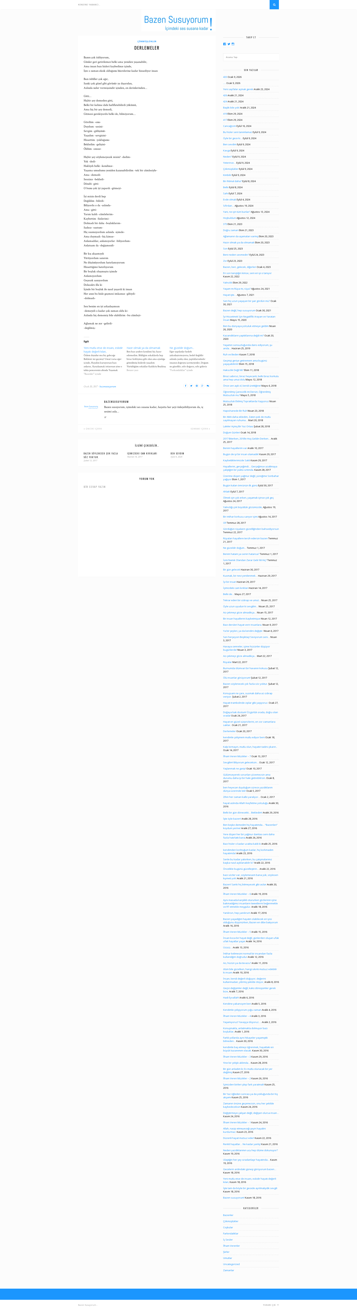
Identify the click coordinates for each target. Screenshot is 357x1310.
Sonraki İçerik (200, 428)
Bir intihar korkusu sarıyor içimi (240, 516)
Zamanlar (228, 1270)
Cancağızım (229, 126)
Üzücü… (227, 947)
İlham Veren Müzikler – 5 (237, 931)
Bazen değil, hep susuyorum (239, 310)
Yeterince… (229, 162)
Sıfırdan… (228, 205)
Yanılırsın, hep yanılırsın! (236, 913)
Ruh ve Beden (231, 354)
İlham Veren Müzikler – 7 (237, 756)
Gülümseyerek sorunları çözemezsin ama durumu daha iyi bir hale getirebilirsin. (246, 776)
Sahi (225, 193)
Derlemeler (229, 731)
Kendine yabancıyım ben (237, 1003)
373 (225, 224)
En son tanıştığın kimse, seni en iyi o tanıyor (247, 273)
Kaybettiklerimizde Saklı (236, 460)
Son (225, 248)
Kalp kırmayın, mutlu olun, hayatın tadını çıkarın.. (250, 746)
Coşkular (228, 1227)
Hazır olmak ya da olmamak (238, 242)
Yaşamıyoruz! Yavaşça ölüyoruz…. (242, 1022)
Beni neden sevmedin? (236, 254)
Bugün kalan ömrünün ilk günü (240, 485)
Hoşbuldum (229, 218)
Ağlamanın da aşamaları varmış (240, 236)
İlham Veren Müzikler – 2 (237, 1078)
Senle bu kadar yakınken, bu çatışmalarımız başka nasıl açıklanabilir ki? (247, 861)
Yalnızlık (227, 282)
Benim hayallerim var (235, 448)
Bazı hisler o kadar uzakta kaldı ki (242, 843)
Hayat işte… (229, 294)
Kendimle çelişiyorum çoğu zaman (242, 1009)
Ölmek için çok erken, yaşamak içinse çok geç (248, 497)
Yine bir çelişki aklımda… (236, 1062)
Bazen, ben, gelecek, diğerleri (239, 267)
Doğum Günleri (231, 432)
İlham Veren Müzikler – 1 (237, 1122)
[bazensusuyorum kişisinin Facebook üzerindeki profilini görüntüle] (224, 44)
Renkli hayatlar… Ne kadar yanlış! (242, 1144)
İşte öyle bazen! (232, 818)
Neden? (227, 156)
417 (225, 119)
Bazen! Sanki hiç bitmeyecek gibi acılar (244, 884)
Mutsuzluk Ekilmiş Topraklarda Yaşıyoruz (246, 401)
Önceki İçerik (93, 428)
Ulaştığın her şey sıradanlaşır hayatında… (246, 1159)
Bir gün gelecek (231, 569)
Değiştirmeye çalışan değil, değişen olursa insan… (251, 1113)
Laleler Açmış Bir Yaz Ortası (238, 426)
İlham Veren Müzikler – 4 (237, 1016)
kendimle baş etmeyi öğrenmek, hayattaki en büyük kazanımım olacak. (248, 1048)
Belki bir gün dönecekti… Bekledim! (242, 812)
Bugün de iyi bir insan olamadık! (241, 454)
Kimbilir (227, 175)
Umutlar (227, 1258)
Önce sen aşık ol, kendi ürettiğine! (242, 385)
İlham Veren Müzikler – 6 (237, 894)
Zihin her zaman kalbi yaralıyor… (241, 797)
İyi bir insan (229, 581)
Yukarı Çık (269, 1305)
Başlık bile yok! (231, 107)
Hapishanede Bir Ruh (235, 410)
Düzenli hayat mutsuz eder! (238, 1138)
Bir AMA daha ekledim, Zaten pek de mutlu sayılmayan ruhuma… (247, 418)
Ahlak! (226, 491)
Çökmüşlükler (147, 41)
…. (224, 83)
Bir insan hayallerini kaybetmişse (241, 618)
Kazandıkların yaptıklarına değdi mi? (243, 335)
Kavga (226, 150)
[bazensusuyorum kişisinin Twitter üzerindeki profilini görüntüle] (228, 44)
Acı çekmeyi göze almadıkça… (239, 612)
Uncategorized (231, 1264)
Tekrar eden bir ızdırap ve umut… (242, 600)
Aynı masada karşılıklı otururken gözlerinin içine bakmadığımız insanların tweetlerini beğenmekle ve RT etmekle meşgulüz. (250, 903)
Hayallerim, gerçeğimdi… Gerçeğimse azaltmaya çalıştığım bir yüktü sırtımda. (250, 468)
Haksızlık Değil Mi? (233, 370)
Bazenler (228, 1215)
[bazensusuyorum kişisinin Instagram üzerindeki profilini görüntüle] (232, 44)
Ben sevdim (177, 453)
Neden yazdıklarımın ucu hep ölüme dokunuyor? (250, 1150)
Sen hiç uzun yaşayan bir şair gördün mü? (246, 301)
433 (225, 77)
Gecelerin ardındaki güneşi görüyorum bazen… (249, 1169)
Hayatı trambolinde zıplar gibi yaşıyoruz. (245, 702)
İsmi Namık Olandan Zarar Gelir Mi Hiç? (245, 560)
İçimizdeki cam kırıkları (142, 453)
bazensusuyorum (107, 386)
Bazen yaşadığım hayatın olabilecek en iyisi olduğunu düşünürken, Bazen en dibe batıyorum (250, 920)
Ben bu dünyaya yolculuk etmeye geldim (246, 326)
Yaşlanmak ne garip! (234, 768)
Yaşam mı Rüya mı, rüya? (237, 288)
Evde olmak (229, 199)
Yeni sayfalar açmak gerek (238, 89)
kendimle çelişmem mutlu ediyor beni (244, 737)
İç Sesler (228, 1239)
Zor (225, 260)
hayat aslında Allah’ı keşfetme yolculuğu (245, 803)
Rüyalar (227, 662)
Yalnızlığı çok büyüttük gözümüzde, (242, 507)
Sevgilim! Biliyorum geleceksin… (241, 762)
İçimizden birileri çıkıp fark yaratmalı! (243, 1084)
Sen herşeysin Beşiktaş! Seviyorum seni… (246, 637)
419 (225, 113)
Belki (226, 187)
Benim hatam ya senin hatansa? (241, 554)
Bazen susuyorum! (233, 1197)
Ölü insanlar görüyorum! (236, 677)
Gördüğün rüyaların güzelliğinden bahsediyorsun (251, 529)
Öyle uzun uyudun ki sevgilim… (240, 606)
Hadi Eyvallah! (231, 997)
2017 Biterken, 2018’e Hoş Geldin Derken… (246, 438)
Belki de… (228, 594)
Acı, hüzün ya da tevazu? (237, 963)
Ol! (224, 522)
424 (225, 101)
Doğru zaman (230, 230)
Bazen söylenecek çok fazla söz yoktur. (245, 683)
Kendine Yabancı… (89, 4)
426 (225, 95)
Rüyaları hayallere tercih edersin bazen (245, 538)
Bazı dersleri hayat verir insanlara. (242, 624)
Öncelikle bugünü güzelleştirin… (241, 868)
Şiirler (226, 1252)
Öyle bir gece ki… (232, 138)
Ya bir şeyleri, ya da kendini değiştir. (243, 631)
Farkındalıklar (230, 1233)
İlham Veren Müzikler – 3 (237, 1056)
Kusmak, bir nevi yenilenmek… (240, 575)
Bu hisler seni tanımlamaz (237, 132)
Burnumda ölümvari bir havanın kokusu (245, 668)
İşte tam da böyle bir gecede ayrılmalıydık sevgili (250, 1188)
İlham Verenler (231, 1245)
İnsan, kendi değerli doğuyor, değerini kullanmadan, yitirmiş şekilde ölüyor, (244, 980)
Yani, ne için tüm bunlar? (236, 211)
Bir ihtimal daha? (232, 181)
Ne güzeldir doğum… (234, 547)
